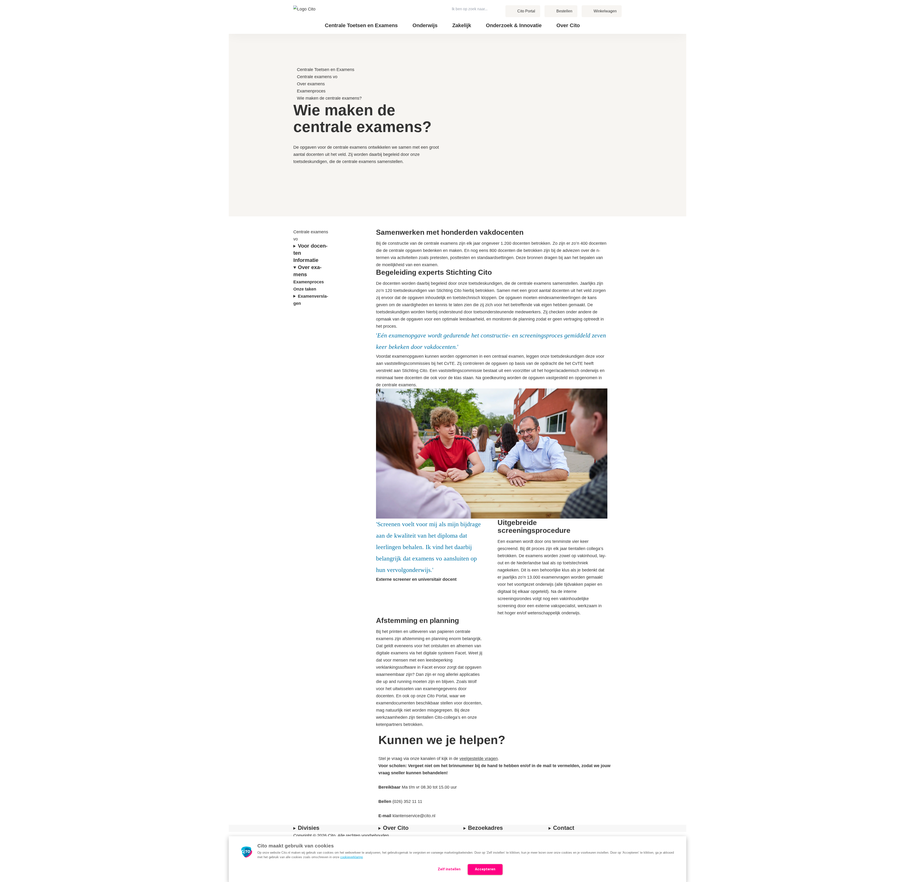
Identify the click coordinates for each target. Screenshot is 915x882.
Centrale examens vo (317, 76)
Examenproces (311, 91)
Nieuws (598, 21)
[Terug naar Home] (304, 16)
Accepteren (485, 869)
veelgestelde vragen (478, 758)
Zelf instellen (449, 869)
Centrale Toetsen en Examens (325, 69)
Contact (598, 21)
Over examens (311, 84)
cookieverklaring (351, 857)
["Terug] (295, 62)
